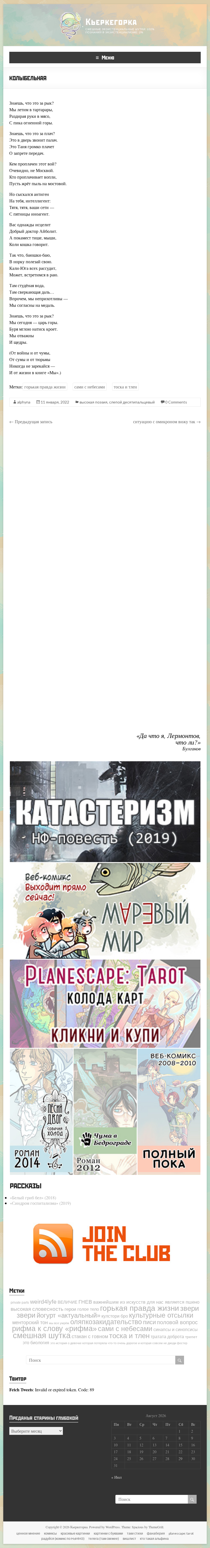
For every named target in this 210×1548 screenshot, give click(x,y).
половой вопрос (177, 1322)
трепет (191, 1337)
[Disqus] (105, 506)
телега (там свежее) (103, 1538)
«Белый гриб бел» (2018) (33, 1197)
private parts (20, 1302)
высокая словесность (37, 1309)
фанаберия (156, 1533)
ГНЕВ (85, 1302)
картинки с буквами (108, 1533)
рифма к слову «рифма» (54, 1328)
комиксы (50, 1533)
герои (70, 1309)
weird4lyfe (43, 1301)
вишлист (129, 1538)
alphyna (23, 402)
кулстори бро (114, 1316)
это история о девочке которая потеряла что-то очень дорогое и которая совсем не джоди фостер (118, 1343)
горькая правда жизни (45, 387)
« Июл (116, 1477)
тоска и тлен (125, 387)
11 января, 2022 (55, 402)
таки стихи (135, 1533)
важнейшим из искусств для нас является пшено (146, 1302)
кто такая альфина (154, 1538)
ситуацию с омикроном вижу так (167, 421)
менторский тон (30, 1322)
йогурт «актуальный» (68, 1315)
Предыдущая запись (30, 421)
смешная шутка (42, 1335)
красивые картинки (75, 1533)
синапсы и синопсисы (175, 1329)
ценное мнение (28, 1533)
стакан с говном (90, 1336)
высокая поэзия (93, 402)
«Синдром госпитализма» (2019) (40, 1203)
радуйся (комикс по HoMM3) (62, 1538)
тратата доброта (167, 1336)
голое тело (88, 1309)
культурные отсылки (161, 1315)
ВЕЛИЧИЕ (67, 1302)
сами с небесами (89, 387)
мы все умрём (59, 1323)
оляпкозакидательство (106, 1322)
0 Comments (176, 402)
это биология (36, 1342)
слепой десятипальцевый (132, 402)
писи (149, 1322)
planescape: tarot (181, 1533)
